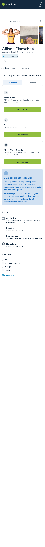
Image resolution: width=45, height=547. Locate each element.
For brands (12, 83)
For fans (32, 83)
